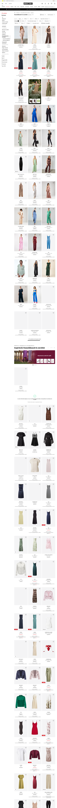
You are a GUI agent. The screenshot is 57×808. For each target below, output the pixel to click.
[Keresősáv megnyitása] (45, 6)
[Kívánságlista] (51, 3)
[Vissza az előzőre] (48, 348)
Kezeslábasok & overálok (25, 12)
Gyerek (10, 3)
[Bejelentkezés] (45, 3)
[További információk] (21, 48)
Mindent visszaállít (46, 23)
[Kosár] (54, 3)
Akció (20, 18)
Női (2, 3)
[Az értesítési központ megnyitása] (48, 4)
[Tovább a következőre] (54, 348)
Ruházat (18, 12)
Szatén (32, 12)
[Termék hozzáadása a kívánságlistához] (25, 27)
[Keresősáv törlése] (54, 6)
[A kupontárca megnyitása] (42, 3)
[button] (43, 15)
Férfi (6, 3)
